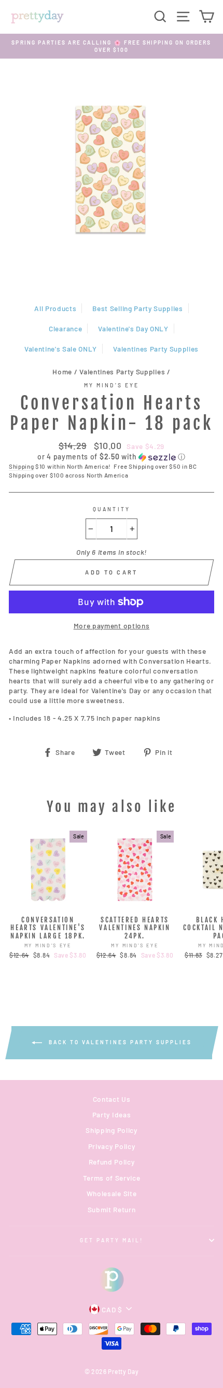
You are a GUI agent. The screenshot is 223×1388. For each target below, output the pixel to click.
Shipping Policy (111, 1130)
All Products (55, 308)
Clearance (65, 328)
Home (62, 371)
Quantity (111, 509)
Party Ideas (111, 1114)
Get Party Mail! (112, 1240)
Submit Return (112, 1209)
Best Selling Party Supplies (137, 308)
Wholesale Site (112, 1193)
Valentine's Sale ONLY (60, 348)
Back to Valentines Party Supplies (119, 1042)
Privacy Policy (111, 1146)
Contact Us (112, 1099)
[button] (111, 457)
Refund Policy (112, 1161)
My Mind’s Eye (111, 385)
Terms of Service (112, 1177)
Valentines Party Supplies (156, 348)
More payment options (112, 625)
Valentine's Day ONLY (133, 328)
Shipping (21, 466)
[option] (111, 46)
